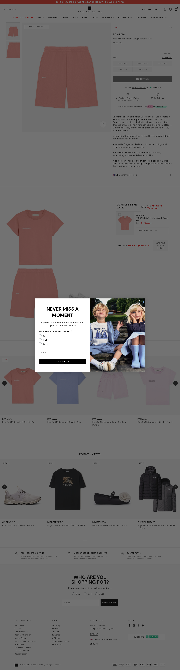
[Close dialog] (141, 302)
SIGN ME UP (62, 361)
